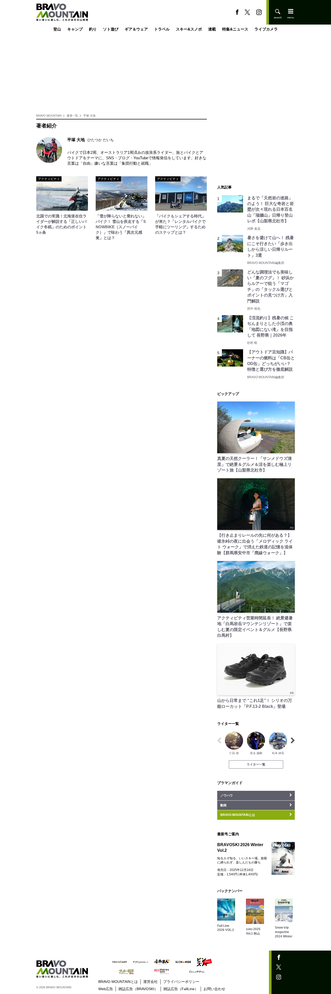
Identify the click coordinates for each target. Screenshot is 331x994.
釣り (93, 29)
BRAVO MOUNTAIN (49, 115)
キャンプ (75, 29)
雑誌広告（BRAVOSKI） (138, 989)
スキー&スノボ (189, 29)
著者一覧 (72, 115)
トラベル (162, 29)
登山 (57, 29)
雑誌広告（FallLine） (180, 989)
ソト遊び (110, 29)
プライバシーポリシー (181, 982)
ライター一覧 (256, 764)
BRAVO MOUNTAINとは (118, 982)
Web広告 (105, 989)
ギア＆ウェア (136, 29)
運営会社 (150, 982)
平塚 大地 (89, 115)
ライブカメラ (266, 29)
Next (293, 740)
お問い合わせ (214, 989)
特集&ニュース (235, 29)
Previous (219, 740)
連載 (212, 29)
